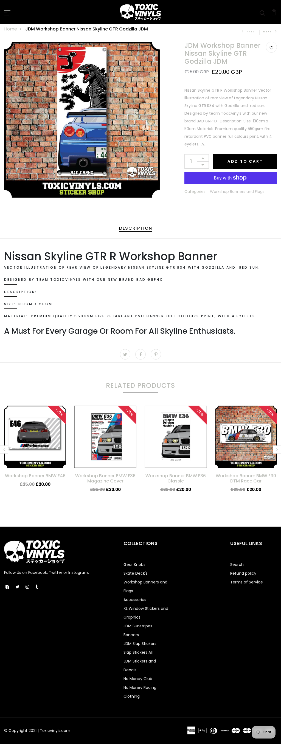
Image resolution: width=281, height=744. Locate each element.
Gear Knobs (134, 564)
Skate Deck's (135, 573)
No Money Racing (139, 687)
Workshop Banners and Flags (237, 191)
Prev (251, 31)
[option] (35, 451)
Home (10, 29)
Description (135, 228)
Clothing (131, 696)
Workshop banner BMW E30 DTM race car (246, 478)
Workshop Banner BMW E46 (35, 476)
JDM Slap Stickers (139, 643)
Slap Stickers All (138, 652)
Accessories (134, 599)
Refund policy (243, 573)
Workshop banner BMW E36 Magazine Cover (105, 478)
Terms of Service (246, 582)
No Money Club (137, 678)
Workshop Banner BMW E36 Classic (175, 478)
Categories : (195, 191)
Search (237, 564)
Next (267, 31)
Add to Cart (245, 161)
